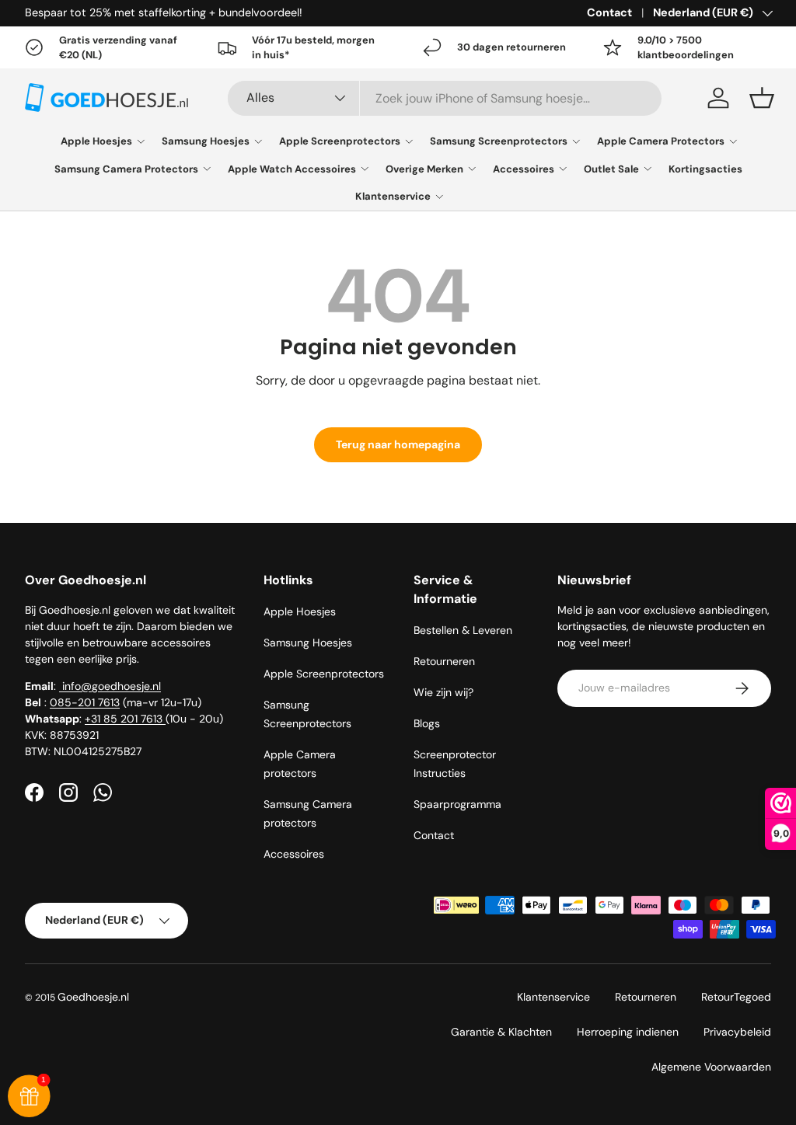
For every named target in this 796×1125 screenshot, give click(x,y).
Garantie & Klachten (501, 1032)
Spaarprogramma (457, 804)
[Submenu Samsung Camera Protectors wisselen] (206, 168)
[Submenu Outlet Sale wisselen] (647, 168)
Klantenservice (393, 196)
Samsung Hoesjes (206, 141)
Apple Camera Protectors (660, 141)
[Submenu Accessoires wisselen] (562, 168)
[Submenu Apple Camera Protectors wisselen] (733, 141)
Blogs (427, 723)
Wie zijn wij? (443, 692)
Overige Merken (424, 169)
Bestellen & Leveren (463, 630)
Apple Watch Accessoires (292, 169)
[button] (762, 98)
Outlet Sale (611, 169)
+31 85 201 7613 (125, 719)
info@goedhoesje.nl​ (110, 686)
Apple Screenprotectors (339, 141)
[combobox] (445, 98)
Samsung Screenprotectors (498, 141)
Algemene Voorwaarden (711, 1067)
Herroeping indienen (628, 1032)
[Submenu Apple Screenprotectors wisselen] (408, 141)
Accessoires (523, 169)
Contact (609, 12)
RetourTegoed (736, 997)
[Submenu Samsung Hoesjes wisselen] (258, 141)
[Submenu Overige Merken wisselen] (471, 168)
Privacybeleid (737, 1032)
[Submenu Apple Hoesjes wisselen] (140, 141)
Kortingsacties (705, 169)
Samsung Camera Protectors (126, 169)
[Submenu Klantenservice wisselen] (439, 196)
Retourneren (444, 661)
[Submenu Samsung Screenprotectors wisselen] (576, 141)
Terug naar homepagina (398, 444)
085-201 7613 (85, 702)
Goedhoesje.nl (93, 997)
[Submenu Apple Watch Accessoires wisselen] (364, 168)
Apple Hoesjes (96, 141)
